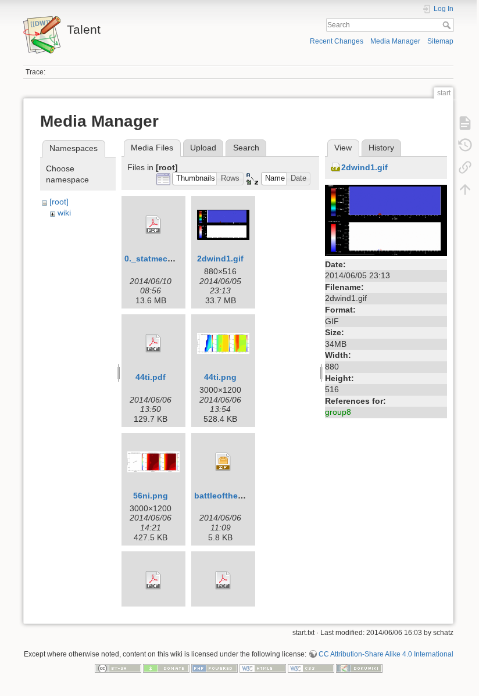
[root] (59, 201)
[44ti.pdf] (153, 343)
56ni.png (150, 495)
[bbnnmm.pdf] (153, 580)
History (381, 147)
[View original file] (386, 219)
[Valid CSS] (311, 667)
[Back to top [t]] (465, 189)
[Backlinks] (465, 167)
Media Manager (395, 41)
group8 (338, 412)
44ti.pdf (150, 377)
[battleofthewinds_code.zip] (223, 462)
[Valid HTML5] (263, 667)
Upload (203, 147)
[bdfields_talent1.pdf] (223, 580)
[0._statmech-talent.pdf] (153, 225)
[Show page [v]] (465, 123)
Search (447, 25)
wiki (64, 212)
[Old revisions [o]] (465, 145)
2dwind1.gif (220, 258)
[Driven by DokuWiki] (359, 667)
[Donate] (166, 667)
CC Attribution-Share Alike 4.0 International (386, 654)
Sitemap (440, 41)
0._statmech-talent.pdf (169, 258)
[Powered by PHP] (214, 667)
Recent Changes (336, 41)
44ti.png (220, 377)
